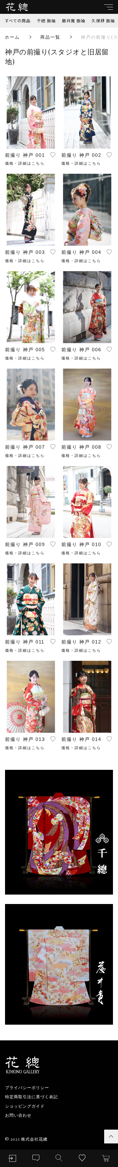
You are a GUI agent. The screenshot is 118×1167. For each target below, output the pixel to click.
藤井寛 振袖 (73, 21)
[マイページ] (12, 1158)
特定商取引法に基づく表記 (31, 1096)
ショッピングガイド (25, 1106)
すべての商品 (18, 21)
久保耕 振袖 (103, 21)
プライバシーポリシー (27, 1087)
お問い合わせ (18, 1115)
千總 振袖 (46, 21)
